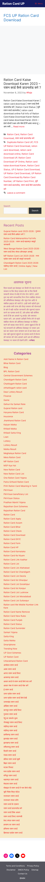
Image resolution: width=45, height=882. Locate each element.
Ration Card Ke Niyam (14, 555)
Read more (18, 126)
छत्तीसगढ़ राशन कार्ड (11, 734)
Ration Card (13, 134)
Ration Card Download (14, 535)
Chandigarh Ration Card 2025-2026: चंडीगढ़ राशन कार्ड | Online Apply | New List (21, 266)
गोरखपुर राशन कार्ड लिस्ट (13, 722)
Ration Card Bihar (12, 527)
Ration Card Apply (12, 519)
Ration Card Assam (13, 523)
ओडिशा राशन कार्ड (10, 706)
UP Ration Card (11, 657)
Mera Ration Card (12, 457)
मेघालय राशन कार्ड (10, 783)
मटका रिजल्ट (8, 767)
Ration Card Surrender (14, 628)
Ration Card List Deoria (15, 576)
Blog (6, 367)
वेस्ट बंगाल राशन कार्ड (11, 820)
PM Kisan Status (12, 498)
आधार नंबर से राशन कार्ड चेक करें (16, 685)
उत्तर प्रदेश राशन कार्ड (12, 693)
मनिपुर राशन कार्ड (10, 775)
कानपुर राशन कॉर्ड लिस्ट (12, 710)
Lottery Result (10, 445)
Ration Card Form (12, 543)
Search (7, 206)
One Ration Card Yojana (15, 478)
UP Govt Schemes (12, 653)
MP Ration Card (11, 461)
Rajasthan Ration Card (14, 510)
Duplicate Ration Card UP (20, 142)
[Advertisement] (22, 50)
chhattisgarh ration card (15, 388)
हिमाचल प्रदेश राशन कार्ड (13, 833)
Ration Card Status (13, 624)
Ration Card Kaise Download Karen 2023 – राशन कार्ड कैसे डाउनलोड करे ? (22, 84)
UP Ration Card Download (17, 173)
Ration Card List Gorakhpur (17, 584)
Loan (6, 437)
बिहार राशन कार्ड (10, 763)
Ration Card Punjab (13, 620)
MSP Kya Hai (10, 465)
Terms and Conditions (15, 866)
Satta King (9, 636)
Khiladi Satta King (12, 433)
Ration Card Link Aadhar (15, 559)
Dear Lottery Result (13, 392)
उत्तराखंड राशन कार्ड (11, 702)
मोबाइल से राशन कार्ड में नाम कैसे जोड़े (17, 788)
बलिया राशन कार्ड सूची (12, 759)
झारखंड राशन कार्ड (10, 738)
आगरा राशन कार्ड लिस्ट (12, 673)
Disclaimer (11, 870)
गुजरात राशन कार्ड (10, 714)
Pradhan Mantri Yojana (15, 502)
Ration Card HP (11, 547)
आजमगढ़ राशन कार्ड (11, 677)
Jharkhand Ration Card (15, 420)
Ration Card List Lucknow (16, 592)
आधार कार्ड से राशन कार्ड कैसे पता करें (18, 681)
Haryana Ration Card (14, 412)
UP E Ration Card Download (25, 169)
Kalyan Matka (10, 424)
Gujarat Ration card (13, 408)
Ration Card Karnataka (14, 551)
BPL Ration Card (11, 371)
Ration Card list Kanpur (15, 588)
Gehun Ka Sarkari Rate (14, 404)
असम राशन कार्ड (10, 669)
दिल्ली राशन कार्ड (10, 751)
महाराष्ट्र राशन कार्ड (11, 779)
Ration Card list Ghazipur (16, 580)
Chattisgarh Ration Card (15, 384)
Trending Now (10, 648)
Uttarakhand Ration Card (16, 661)
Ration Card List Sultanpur (16, 600)
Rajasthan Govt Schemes (16, 506)
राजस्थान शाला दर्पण (11, 800)
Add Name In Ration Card (16, 359)
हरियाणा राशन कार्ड (10, 828)
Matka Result (10, 449)
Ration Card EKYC (12, 539)
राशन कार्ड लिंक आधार (12, 812)
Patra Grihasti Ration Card (16, 482)
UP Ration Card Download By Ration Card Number (22, 177)
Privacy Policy (33, 866)
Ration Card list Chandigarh (17, 572)
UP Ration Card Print (23, 181)
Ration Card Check (13, 531)
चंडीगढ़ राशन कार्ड (10, 730)
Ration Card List (11, 564)
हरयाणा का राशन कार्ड (12, 824)
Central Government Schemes (18, 375)
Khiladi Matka (10, 429)
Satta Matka (9, 640)
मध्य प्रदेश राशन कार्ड (12, 771)
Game (6, 400)
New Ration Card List (14, 474)
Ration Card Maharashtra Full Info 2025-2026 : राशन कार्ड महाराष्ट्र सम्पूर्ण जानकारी (20, 241)
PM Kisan (8, 490)
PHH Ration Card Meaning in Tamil (20, 486)
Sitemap (34, 870)
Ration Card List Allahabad (17, 568)
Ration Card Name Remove (17, 612)
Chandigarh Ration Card (15, 379)
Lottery (7, 441)
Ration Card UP (13, 3)
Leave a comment (16, 193)
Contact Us (22, 873)
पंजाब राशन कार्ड (10, 755)
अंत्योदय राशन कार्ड (11, 665)
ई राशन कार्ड (8, 689)
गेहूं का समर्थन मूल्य (10, 718)
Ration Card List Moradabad (17, 596)
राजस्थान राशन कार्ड (11, 796)
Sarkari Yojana (10, 632)
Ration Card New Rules (15, 616)
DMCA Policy (23, 870)
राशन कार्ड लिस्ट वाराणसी (13, 816)
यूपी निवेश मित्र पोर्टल (11, 792)
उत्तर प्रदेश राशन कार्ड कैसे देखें (15, 698)
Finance (7, 396)
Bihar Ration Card (12, 363)
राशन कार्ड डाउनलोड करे (24, 138)
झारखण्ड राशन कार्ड (11, 743)
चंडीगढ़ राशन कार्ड (10, 726)
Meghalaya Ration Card (15, 453)
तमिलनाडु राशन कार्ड (11, 747)
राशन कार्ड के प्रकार (11, 804)
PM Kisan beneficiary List (16, 494)
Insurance (8, 416)
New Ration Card (12, 469)
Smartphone (9, 644)
